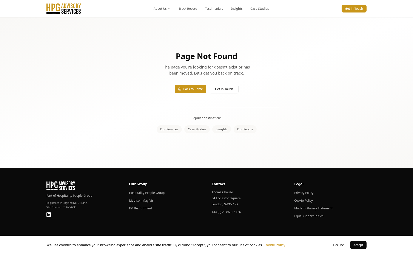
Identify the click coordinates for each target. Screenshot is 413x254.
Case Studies (259, 8)
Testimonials (214, 8)
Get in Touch (354, 8)
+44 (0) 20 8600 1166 (226, 212)
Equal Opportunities (309, 216)
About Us (160, 8)
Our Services (169, 129)
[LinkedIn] (48, 214)
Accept (358, 245)
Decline (338, 245)
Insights (237, 8)
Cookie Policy (303, 200)
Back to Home (193, 89)
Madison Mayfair (141, 200)
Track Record (188, 8)
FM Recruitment (140, 208)
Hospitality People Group (147, 193)
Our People (245, 129)
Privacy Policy (303, 193)
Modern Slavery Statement (313, 208)
